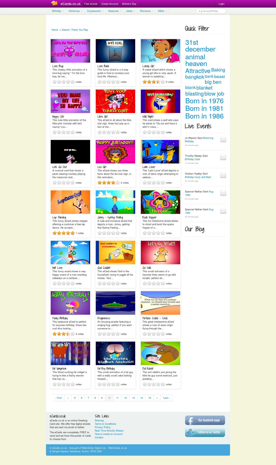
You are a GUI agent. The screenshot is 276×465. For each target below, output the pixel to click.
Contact (99, 437)
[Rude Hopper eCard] (160, 213)
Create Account (109, 3)
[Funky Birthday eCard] (70, 313)
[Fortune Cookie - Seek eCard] (160, 313)
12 (125, 398)
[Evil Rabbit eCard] (160, 364)
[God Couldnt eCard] (115, 263)
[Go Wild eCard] (160, 263)
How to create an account (109, 434)
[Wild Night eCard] (160, 112)
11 (117, 398)
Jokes (129, 11)
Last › (166, 398)
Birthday (57, 11)
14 (141, 398)
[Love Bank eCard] (115, 61)
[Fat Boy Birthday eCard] (115, 364)
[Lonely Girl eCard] (160, 61)
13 (133, 398)
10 (109, 398)
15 (149, 398)
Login (221, 3)
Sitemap (99, 420)
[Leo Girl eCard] (115, 162)
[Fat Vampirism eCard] (70, 364)
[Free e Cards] (55, 3)
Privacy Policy (103, 427)
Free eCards (91, 3)
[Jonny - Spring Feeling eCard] (115, 213)
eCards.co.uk (71, 3)
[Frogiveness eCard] (115, 313)
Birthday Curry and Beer (198, 177)
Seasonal (113, 11)
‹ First (58, 398)
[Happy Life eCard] (70, 112)
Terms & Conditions (105, 423)
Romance (145, 11)
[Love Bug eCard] (70, 61)
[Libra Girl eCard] (115, 112)
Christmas (75, 11)
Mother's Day (129, 3)
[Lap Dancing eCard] (70, 213)
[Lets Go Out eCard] (70, 162)
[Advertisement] (15, 71)
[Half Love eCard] (70, 263)
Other (161, 11)
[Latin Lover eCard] (160, 162)
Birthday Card (192, 159)
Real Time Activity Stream (109, 430)
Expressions (94, 11)
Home (55, 29)
